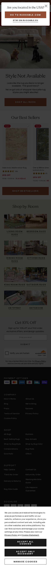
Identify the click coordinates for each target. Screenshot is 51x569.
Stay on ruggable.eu (25, 20)
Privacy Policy (11, 535)
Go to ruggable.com (25, 14)
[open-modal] (46, 6)
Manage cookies (26, 561)
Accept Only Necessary (25, 552)
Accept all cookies (25, 542)
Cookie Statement (30, 535)
